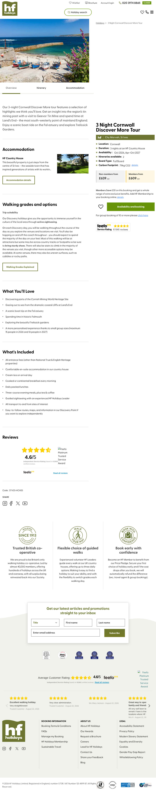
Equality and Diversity (130, 741)
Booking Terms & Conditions (56, 725)
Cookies (123, 746)
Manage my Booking (52, 736)
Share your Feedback (91, 757)
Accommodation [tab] (75, 87)
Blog (82, 762)
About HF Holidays (90, 725)
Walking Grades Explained (20, 267)
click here (143, 215)
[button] (76, 2)
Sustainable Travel (51, 746)
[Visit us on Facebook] (11, 503)
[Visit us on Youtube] (25, 503)
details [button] (134, 165)
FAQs (44, 731)
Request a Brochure (90, 736)
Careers (84, 741)
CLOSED (147, 3)
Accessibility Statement (131, 725)
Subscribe (114, 633)
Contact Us (86, 752)
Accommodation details (18, 180)
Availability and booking (130, 206)
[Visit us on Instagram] (4, 503)
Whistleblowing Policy (131, 757)
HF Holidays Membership (54, 741)
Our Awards (86, 731)
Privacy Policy (126, 731)
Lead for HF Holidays (91, 746)
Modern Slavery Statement (133, 736)
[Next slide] (83, 76)
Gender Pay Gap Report (132, 752)
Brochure (92, 2)
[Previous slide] (76, 76)
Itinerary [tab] (41, 87)
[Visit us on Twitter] (18, 503)
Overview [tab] (11, 87)
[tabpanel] (45, 293)
